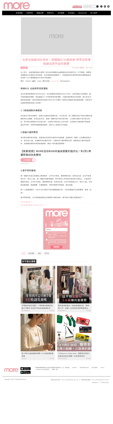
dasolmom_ (55, 81)
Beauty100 (82, 13)
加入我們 (93, 13)
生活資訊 (71, 13)
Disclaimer (95, 382)
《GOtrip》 (74, 367)
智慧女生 (50, 13)
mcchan (24, 358)
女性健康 (61, 13)
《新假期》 (67, 367)
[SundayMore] (17, 6)
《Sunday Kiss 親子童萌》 (42, 369)
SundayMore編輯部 (78, 67)
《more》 (102, 367)
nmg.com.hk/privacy (53, 235)
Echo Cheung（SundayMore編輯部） (63, 358)
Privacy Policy (105, 382)
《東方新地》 (94, 367)
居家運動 (31, 253)
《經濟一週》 (55, 369)
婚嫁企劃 (40, 13)
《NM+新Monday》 (84, 367)
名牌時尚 (29, 13)
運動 (39, 253)
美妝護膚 (19, 13)
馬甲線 (46, 253)
